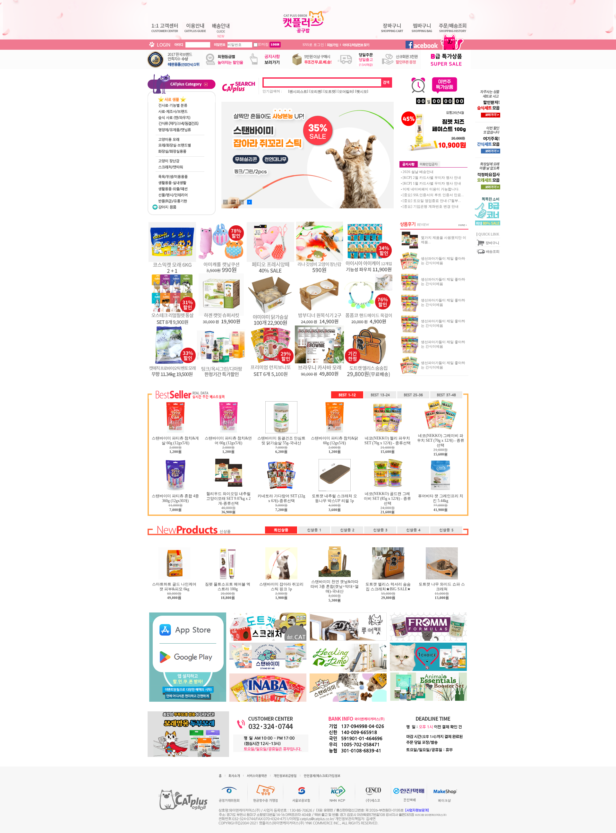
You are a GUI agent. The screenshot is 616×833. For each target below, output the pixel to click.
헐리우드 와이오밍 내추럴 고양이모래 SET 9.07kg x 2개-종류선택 (228, 498)
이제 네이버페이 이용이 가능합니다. (431, 189)
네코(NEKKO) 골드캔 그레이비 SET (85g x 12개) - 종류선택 (387, 498)
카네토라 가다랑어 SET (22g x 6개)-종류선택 (281, 498)
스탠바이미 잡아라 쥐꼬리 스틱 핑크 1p (281, 586)
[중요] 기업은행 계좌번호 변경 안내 (430, 206)
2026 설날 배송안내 (418, 172)
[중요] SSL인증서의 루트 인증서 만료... (433, 195)
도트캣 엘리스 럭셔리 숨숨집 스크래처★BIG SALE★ (388, 586)
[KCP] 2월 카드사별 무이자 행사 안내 (432, 177)
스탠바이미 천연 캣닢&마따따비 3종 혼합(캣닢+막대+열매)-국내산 (335, 586)
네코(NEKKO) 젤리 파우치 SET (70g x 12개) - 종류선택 (387, 440)
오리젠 (316, 91)
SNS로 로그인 (313, 44)
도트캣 (330, 91)
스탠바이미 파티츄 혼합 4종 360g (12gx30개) (175, 498)
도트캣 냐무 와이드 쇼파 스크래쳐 (442, 586)
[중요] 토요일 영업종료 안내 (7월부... (432, 201)
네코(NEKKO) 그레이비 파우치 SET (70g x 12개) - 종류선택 (440, 440)
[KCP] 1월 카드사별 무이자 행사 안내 (432, 183)
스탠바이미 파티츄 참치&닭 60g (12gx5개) (334, 440)
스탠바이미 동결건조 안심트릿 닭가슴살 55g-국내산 (281, 440)
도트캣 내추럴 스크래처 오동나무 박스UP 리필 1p (334, 498)
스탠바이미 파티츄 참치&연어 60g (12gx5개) (228, 440)
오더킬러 (346, 91)
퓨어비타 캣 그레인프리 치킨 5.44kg (440, 498)
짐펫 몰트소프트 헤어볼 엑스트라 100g (227, 586)
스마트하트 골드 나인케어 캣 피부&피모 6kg (174, 586)
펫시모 (361, 91)
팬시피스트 (298, 91)
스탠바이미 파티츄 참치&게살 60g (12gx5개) (175, 440)
